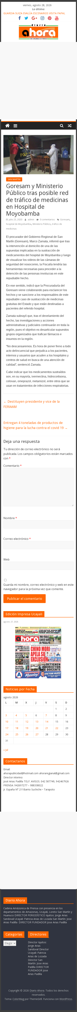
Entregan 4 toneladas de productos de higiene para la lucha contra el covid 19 (35, 425)
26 (26, 734)
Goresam (65, 219)
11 (16, 721)
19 (26, 728)
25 (16, 734)
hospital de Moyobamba (18, 224)
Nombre (10, 518)
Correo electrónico (17, 539)
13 (36, 721)
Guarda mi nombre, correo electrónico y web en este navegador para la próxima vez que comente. (38, 587)
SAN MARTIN (14, 179)
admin (31, 219)
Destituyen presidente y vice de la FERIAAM (31, 404)
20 (36, 728)
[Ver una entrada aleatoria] (70, 125)
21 (46, 728)
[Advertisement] (38, 80)
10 (6, 721)
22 (56, 728)
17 (6, 728)
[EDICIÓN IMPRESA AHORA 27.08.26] (38, 678)
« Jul (5, 750)
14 (46, 721)
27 (36, 734)
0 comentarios (47, 219)
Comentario (12, 466)
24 (6, 734)
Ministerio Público (42, 224)
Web (6, 559)
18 (16, 728)
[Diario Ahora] (7, 126)
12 (26, 721)
